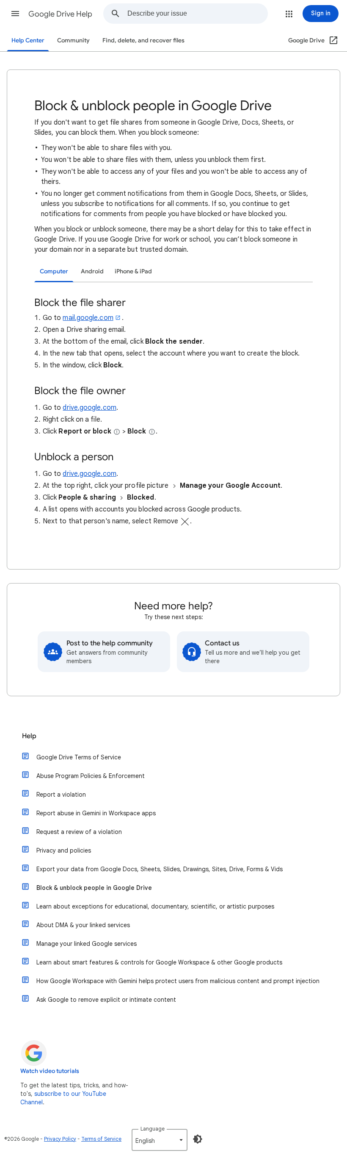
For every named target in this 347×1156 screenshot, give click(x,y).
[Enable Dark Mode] (197, 1139)
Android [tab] (92, 271)
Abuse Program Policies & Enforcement (90, 776)
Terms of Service (101, 1139)
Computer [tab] (54, 271)
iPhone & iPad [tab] (133, 271)
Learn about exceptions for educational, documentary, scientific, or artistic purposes (155, 906)
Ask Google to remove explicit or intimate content (106, 999)
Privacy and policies (63, 850)
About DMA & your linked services (83, 925)
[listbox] (159, 1140)
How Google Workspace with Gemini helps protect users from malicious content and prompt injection (177, 981)
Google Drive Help (60, 14)
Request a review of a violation (79, 832)
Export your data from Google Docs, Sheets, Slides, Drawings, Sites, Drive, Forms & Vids (159, 869)
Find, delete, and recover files (143, 40)
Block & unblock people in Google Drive (94, 888)
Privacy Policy (60, 1139)
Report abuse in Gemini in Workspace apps (96, 813)
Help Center (27, 40)
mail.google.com (88, 318)
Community (73, 40)
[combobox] (197, 13)
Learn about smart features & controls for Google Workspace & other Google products (159, 962)
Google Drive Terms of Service (78, 757)
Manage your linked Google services (86, 944)
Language (152, 1128)
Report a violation (61, 794)
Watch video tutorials (49, 1071)
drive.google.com (89, 407)
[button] (15, 13)
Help (29, 736)
